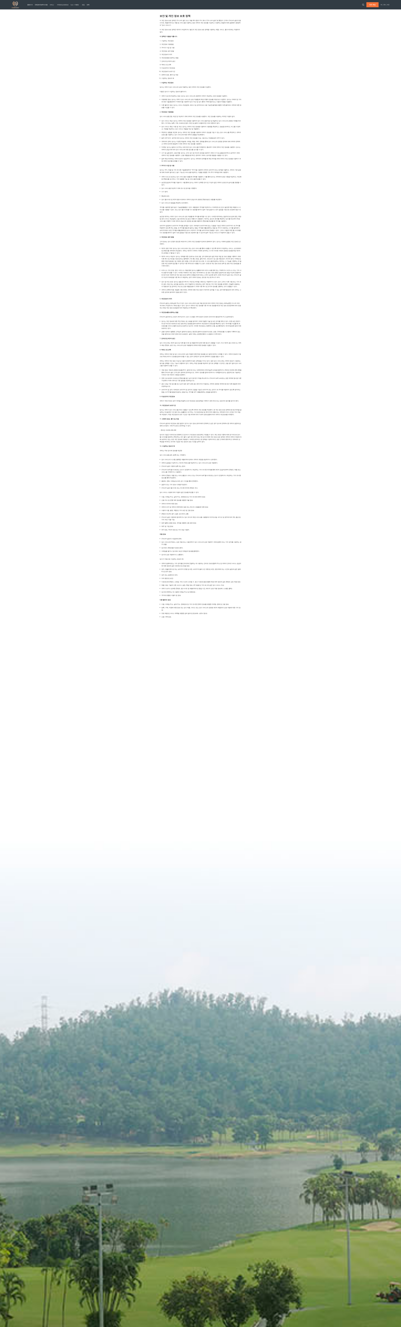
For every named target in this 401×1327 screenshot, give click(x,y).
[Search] (363, 5)
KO (388, 5)
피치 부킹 (372, 5)
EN (385, 5)
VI (381, 5)
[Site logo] (15, 5)
